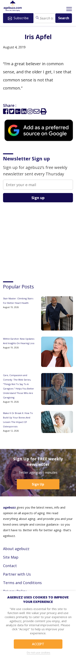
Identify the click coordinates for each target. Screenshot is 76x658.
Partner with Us (17, 574)
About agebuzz (16, 548)
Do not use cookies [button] (38, 652)
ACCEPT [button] (38, 644)
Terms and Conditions (22, 582)
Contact (10, 565)
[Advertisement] (33, 238)
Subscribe (21, 18)
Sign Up (38, 484)
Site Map (10, 557)
